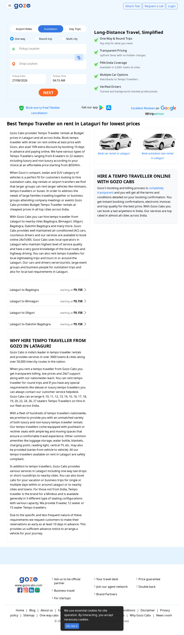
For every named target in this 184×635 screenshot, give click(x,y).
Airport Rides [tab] (24, 29)
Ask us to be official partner (67, 581)
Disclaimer (148, 610)
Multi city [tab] (71, 38)
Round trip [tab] (45, 38)
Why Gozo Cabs (140, 615)
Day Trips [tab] (75, 29)
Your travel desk (107, 579)
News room (164, 615)
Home (20, 610)
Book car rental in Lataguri (114, 153)
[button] (9, 6)
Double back (147, 587)
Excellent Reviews (143, 108)
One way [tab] (20, 38)
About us (47, 610)
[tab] (22, 39)
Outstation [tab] (50, 29)
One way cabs (49, 615)
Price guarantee (149, 579)
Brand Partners (106, 594)
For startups (62, 598)
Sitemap (28, 615)
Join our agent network (112, 587)
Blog (32, 610)
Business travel (64, 591)
